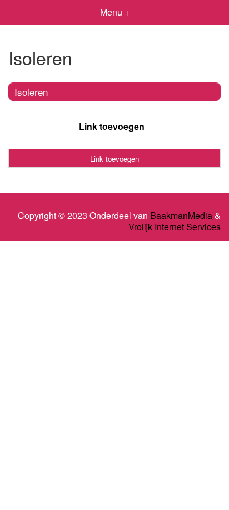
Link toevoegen (112, 126)
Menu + (115, 12)
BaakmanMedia (181, 215)
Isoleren (31, 92)
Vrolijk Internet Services (174, 226)
